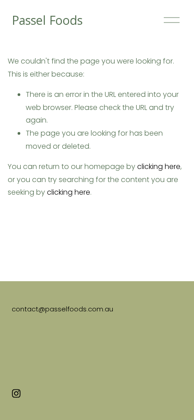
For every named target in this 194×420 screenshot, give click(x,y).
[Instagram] (16, 393)
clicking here (158, 166)
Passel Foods (47, 20)
